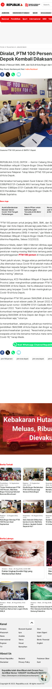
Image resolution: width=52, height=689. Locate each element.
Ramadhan (23, 647)
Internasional (34, 19)
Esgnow (3, 643)
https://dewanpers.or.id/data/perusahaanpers (20, 675)
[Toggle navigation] (2, 5)
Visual (21, 643)
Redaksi (22, 658)
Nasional (5, 19)
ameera (5, 13)
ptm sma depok (38, 359)
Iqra (20, 632)
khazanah (46, 13)
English (40, 643)
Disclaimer (4, 662)
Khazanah (4, 632)
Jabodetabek (22, 47)
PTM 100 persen (27, 254)
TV (1, 647)
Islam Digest (42, 632)
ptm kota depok (22, 359)
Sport (25, 19)
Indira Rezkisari (31, 69)
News (2, 636)
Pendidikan (15, 19)
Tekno (21, 639)
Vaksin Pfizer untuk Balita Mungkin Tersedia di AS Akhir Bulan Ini (32, 210)
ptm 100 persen (7, 359)
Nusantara (11, 47)
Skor (39, 629)
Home (2, 47)
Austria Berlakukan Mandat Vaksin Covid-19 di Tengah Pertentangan (10, 210)
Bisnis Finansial (43, 639)
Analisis (22, 636)
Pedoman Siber (43, 658)
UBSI (44, 19)
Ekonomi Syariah (21, 13)
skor (35, 13)
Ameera (3, 629)
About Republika (6, 658)
